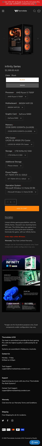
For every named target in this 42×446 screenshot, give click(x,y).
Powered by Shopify (31, 438)
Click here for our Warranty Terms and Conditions (19, 403)
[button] (4, 38)
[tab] (10, 217)
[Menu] (3, 11)
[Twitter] (3, 420)
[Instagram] (12, 420)
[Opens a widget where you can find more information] (34, 442)
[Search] (34, 11)
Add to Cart (22, 208)
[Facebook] (8, 420)
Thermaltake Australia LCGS (15, 438)
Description (9, 217)
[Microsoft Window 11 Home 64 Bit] (20, 193)
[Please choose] (20, 190)
